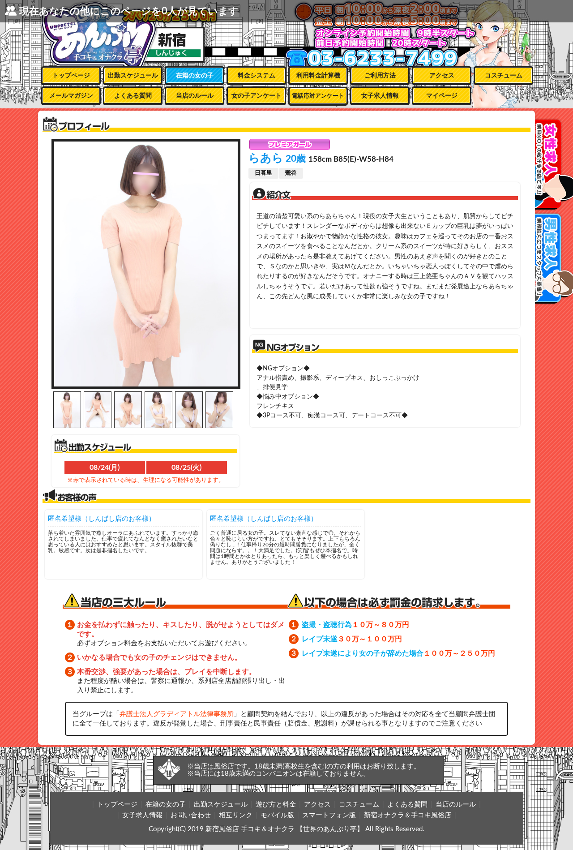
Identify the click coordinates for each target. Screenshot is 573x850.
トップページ (71, 76)
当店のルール (195, 96)
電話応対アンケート (318, 96)
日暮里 (263, 173)
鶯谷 (291, 173)
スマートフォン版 (329, 815)
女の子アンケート (256, 96)
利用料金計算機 (318, 76)
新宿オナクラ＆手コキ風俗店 (407, 815)
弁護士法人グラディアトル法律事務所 (177, 714)
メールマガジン (71, 96)
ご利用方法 (380, 76)
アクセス (441, 76)
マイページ (442, 96)
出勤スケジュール (133, 76)
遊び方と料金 (276, 804)
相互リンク (235, 815)
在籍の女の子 (195, 76)
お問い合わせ (191, 815)
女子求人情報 (380, 96)
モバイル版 (277, 815)
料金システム (256, 76)
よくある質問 (133, 96)
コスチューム (503, 76)
